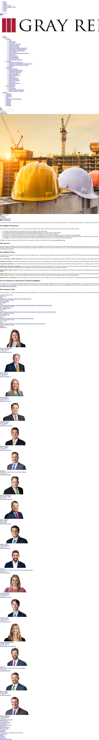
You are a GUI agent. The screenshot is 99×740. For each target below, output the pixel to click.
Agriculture (8, 93)
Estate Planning (12, 88)
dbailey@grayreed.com (5, 376)
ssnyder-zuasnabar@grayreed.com (8, 646)
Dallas (9, 496)
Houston (7, 349)
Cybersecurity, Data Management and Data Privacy (20, 63)
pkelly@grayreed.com (5, 548)
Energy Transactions (13, 74)
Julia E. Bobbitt (5, 301)
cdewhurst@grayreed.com (6, 425)
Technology (8, 105)
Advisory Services (7, 5)
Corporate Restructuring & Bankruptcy (18, 48)
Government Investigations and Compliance (19, 53)
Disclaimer (2, 736)
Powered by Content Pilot (6, 739)
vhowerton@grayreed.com (6, 499)
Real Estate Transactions (14, 83)
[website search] (1, 109)
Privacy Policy (3, 738)
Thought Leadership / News (9, 7)
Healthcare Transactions (14, 75)
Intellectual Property (13, 55)
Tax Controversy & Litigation (15, 59)
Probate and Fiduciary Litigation (16, 91)
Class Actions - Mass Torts (15, 44)
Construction (9, 95)
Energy (7, 97)
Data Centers (9, 96)
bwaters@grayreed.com (5, 695)
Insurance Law (12, 54)
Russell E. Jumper (4, 519)
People (4, 1)
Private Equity (12, 82)
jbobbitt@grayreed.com (5, 401)
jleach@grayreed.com (5, 572)
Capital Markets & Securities (15, 71)
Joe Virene (2, 216)
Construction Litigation (14, 46)
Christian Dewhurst (6, 308)
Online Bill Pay (3, 734)
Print (1, 113)
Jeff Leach (2, 568)
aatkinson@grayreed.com (6, 352)
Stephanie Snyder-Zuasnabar (6, 642)
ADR (10, 40)
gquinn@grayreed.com (5, 621)
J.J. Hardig (2, 470)
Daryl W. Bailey (3, 372)
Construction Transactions (15, 72)
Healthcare (11, 66)
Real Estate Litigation (14, 58)
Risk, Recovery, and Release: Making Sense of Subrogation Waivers (15, 298)
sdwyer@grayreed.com (5, 450)
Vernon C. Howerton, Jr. (5, 495)
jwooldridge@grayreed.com (6, 719)
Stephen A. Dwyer (4, 446)
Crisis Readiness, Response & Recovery (18, 49)
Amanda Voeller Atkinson (6, 348)
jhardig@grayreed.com (5, 474)
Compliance (8, 61)
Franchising (8, 100)
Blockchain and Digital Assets (15, 62)
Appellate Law (12, 41)
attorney (7, 237)
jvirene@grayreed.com (5, 218)
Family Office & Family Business (13, 99)
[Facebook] (0, 14)
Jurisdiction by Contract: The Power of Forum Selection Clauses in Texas (17, 318)
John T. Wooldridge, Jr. (5, 715)
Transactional (9, 67)
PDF (3, 113)
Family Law (11, 87)
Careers (4, 11)
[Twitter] (2, 14)
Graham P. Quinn (6, 314)
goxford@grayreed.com (5, 597)
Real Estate (8, 104)
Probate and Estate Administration (16, 89)
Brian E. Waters (3, 691)
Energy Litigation (13, 52)
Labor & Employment (14, 57)
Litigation (8, 39)
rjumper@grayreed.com (5, 523)
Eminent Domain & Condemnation (17, 50)
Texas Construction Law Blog (58, 240)
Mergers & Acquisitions (14, 80)
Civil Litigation (12, 42)
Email (5, 113)
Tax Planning (12, 84)
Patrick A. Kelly (3, 544)
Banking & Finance (13, 69)
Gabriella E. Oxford (4, 593)
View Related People (6, 220)
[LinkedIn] (1, 14)
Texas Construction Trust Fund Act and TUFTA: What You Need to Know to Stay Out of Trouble (22, 323)
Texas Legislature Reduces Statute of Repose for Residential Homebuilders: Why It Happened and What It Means (26, 305)
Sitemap (2, 735)
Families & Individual (11, 86)
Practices (5, 3)
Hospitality (8, 102)
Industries (5, 4)
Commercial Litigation (14, 45)
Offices (4, 9)
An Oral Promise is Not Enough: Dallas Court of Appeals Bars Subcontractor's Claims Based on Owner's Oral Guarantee (28, 312)
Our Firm (5, 8)
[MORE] (2, 326)
